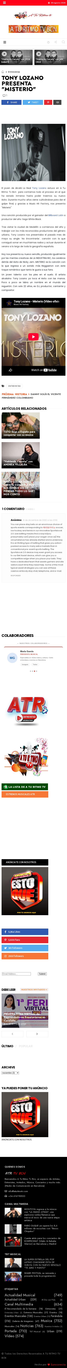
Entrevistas (14, 71)
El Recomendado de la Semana (20, 1308)
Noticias (27, 1326)
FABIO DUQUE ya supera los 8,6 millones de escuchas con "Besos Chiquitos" (41, 1228)
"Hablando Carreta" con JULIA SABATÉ (15, 60)
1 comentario (13, 509)
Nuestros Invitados (52, 1326)
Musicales (9, 1326)
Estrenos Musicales (33, 1312)
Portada (11, 1331)
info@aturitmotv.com (18, 1191)
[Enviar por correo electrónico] (57, 102)
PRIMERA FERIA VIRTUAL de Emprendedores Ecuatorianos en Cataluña (24, 1017)
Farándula (56, 1316)
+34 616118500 (16, 1196)
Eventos (53, 1312)
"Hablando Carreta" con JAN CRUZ (49, 60)
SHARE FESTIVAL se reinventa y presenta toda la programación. (40, 1274)
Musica (46, 1321)
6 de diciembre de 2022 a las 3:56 (40, 520)
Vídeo (9, 1336)
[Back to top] (59, 1360)
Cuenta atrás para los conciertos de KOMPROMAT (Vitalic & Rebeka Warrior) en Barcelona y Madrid (42, 1241)
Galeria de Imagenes (22, 1321)
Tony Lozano (39, 188)
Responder (16, 575)
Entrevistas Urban (12, 1313)
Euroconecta (58, 1365)
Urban (50, 1331)
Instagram (25, 664)
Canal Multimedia (19, 1304)
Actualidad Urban (15, 1299)
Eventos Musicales (15, 1316)
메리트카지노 (49, 527)
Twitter (35, 664)
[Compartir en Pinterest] (48, 102)
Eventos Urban (40, 1316)
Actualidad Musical (20, 1295)
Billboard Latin (55, 215)
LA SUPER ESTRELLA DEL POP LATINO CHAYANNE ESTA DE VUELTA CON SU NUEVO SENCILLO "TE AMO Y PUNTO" (42, 1264)
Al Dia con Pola (48, 1300)
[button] (4, 2)
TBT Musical (35, 1331)
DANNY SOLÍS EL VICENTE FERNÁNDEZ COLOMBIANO (31, 395)
